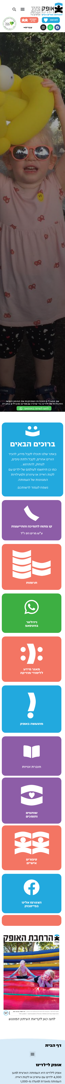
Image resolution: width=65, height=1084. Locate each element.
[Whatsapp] (50, 27)
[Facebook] (57, 27)
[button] (22, 9)
